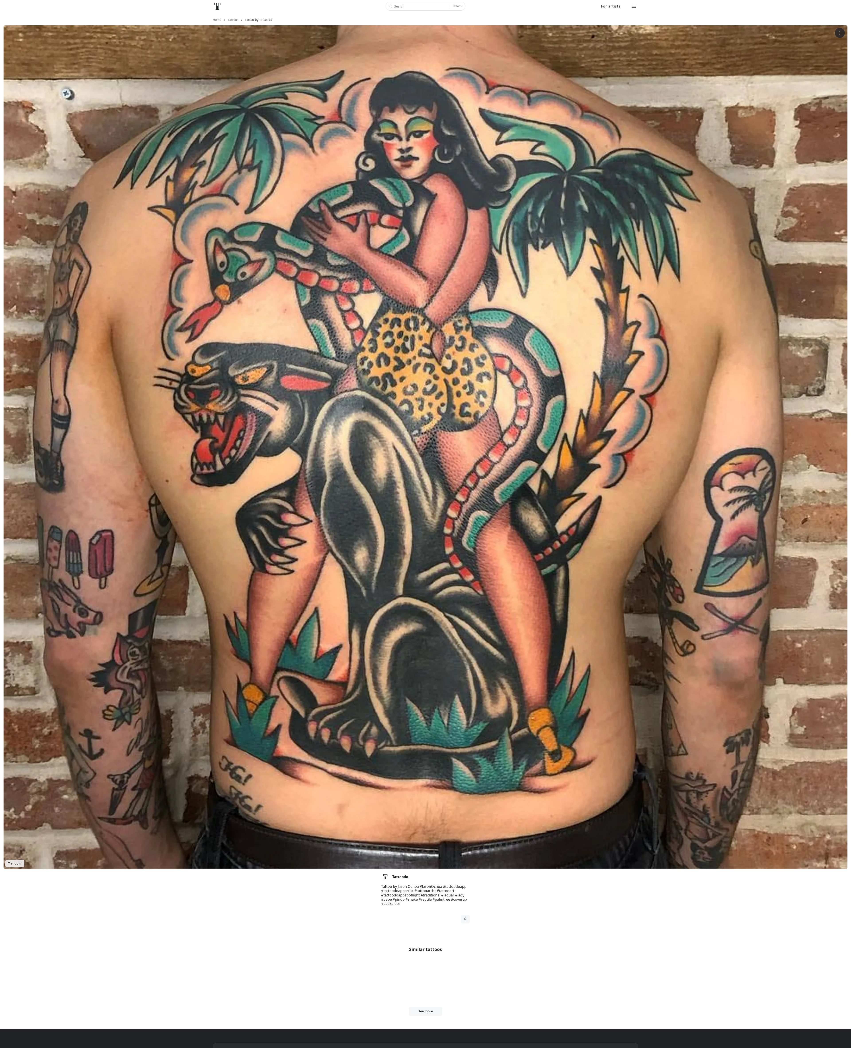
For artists (611, 6)
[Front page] (217, 6)
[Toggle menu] (633, 6)
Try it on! (14, 863)
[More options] (840, 33)
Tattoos (457, 6)
